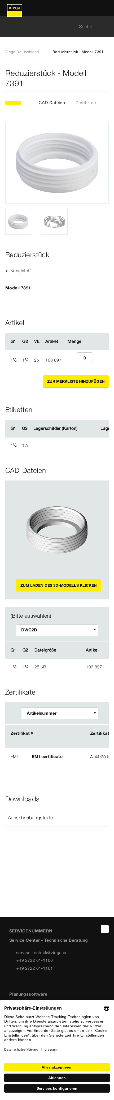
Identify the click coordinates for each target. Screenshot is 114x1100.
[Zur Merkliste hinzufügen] (105, 78)
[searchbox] (52, 26)
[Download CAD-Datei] (66, 650)
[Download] (67, 666)
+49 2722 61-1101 (34, 968)
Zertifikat (20, 733)
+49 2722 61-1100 (34, 960)
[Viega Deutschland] (14, 8)
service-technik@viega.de (42, 952)
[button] (57, 817)
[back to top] (105, 929)
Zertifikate (86, 102)
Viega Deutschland (22, 51)
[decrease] (71, 360)
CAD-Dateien (52, 102)
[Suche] (105, 26)
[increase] (98, 360)
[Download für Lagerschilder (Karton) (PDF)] (82, 428)
